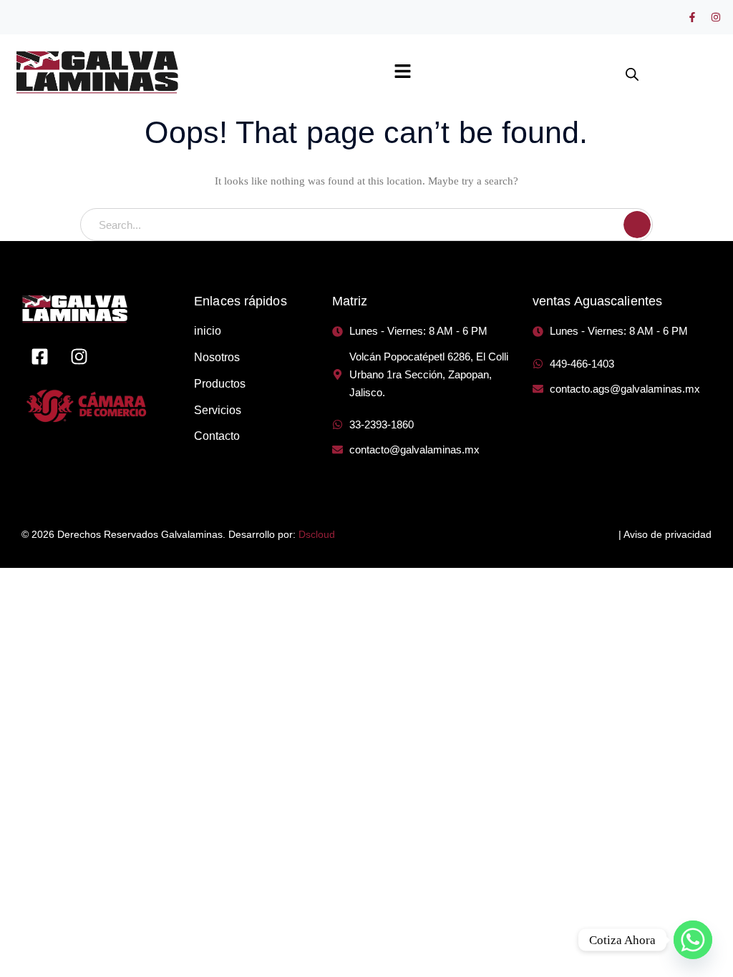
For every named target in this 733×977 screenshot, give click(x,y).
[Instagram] (716, 17)
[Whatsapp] (693, 939)
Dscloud (316, 534)
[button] (402, 72)
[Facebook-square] (39, 356)
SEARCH (637, 224)
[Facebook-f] (692, 17)
